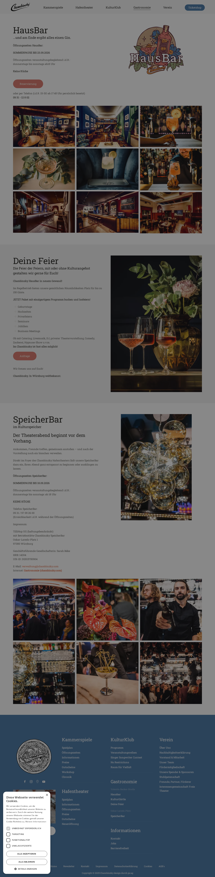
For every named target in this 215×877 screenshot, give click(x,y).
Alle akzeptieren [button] (26, 853)
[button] (26, 869)
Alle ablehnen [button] (27, 862)
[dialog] (26, 833)
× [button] (47, 795)
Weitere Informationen (35, 821)
